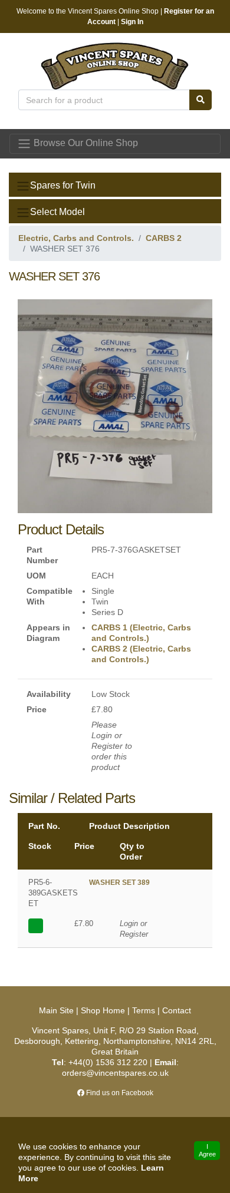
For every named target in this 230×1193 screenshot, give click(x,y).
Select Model (57, 212)
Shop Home (103, 1010)
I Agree (207, 1150)
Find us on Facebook (118, 1093)
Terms (143, 1010)
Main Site (57, 1010)
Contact (176, 1010)
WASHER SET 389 (119, 882)
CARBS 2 (164, 238)
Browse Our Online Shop (84, 143)
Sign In (132, 22)
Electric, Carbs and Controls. (76, 238)
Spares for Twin (63, 185)
